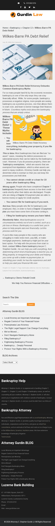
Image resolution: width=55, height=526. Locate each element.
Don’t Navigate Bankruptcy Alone (19, 335)
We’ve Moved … (11, 332)
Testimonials (6, 437)
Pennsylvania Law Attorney (16, 325)
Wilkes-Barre (10, 430)
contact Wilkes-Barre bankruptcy (23, 246)
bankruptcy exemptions (13, 164)
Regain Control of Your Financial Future (21, 321)
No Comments (16, 42)
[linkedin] (34, 7)
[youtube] (25, 7)
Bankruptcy (15, 28)
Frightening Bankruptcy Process (18, 342)
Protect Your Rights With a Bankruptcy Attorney (25, 349)
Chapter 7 (13, 268)
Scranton (18, 430)
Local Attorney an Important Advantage (22, 318)
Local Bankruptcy (40, 418)
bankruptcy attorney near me (31, 268)
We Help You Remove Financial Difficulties (32, 283)
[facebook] (21, 7)
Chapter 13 (28, 28)
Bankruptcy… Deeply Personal (18, 345)
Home (5, 28)
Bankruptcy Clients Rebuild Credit (19, 278)
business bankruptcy (28, 270)
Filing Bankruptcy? (12, 339)
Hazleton (26, 430)
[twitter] (29, 7)
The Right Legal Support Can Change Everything (26, 328)
